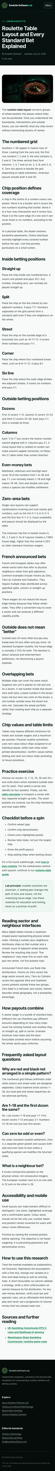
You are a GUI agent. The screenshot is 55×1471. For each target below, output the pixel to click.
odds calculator (11, 794)
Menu (48, 5)
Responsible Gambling (12, 1410)
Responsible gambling (12, 1438)
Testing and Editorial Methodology (17, 1406)
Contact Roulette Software (14, 1414)
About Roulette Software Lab (15, 1402)
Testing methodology (11, 1434)
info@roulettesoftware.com (14, 1441)
